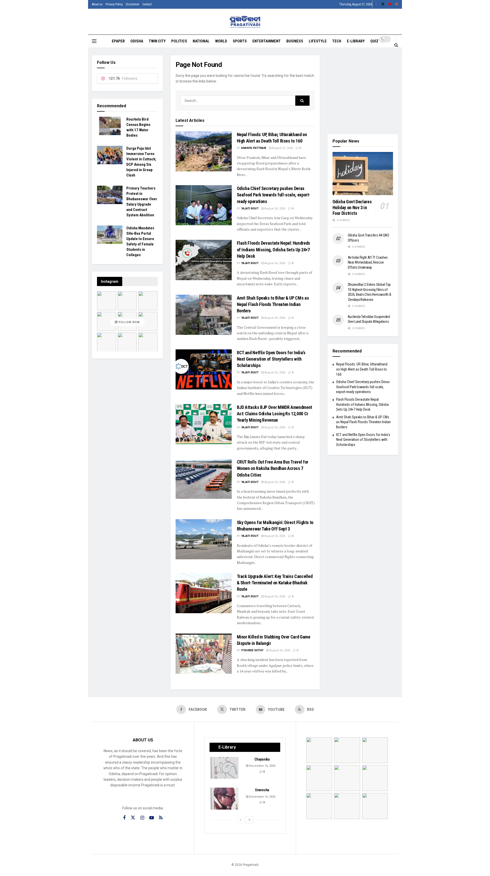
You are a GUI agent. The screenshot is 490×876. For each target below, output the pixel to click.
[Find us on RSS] (396, 4)
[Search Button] (396, 45)
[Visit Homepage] (245, 22)
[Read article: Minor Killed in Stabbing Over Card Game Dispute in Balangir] (204, 654)
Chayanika (262, 759)
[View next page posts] (249, 819)
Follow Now (129, 322)
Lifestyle (318, 41)
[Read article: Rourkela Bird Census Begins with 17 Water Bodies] (109, 126)
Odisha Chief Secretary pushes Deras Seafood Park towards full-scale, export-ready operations (273, 195)
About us (97, 4)
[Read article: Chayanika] (225, 768)
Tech (336, 41)
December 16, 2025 (261, 765)
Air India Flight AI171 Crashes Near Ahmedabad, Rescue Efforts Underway (368, 262)
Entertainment (266, 41)
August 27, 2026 (282, 148)
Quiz (374, 41)
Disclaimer (132, 4)
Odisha (136, 41)
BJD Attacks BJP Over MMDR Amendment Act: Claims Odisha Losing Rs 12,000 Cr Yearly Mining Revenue (274, 414)
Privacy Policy (114, 4)
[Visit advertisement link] (362, 90)
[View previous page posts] (240, 819)
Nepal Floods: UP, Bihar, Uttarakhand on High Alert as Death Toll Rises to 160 (361, 369)
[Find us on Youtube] (390, 4)
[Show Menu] (94, 41)
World (221, 41)
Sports (240, 41)
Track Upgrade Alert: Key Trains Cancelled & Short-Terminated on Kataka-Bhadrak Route (275, 583)
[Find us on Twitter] (383, 4)
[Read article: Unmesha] (225, 799)
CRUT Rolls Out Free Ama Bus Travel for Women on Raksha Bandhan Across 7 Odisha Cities (272, 468)
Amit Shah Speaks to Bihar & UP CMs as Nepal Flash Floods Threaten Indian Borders (273, 304)
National (201, 41)
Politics (179, 41)
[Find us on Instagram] (142, 818)
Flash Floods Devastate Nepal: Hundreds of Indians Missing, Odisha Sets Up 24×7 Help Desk (273, 249)
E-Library (356, 41)
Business (294, 41)
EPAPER (118, 41)
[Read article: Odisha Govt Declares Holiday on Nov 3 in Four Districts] (363, 173)
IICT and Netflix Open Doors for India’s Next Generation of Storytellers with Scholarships (271, 359)
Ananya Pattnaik (253, 148)
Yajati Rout (250, 208)
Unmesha (262, 790)
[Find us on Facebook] (376, 4)
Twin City (157, 41)
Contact (147, 4)
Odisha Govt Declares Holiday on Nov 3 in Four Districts (352, 207)
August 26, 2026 (274, 208)
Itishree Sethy (252, 650)
